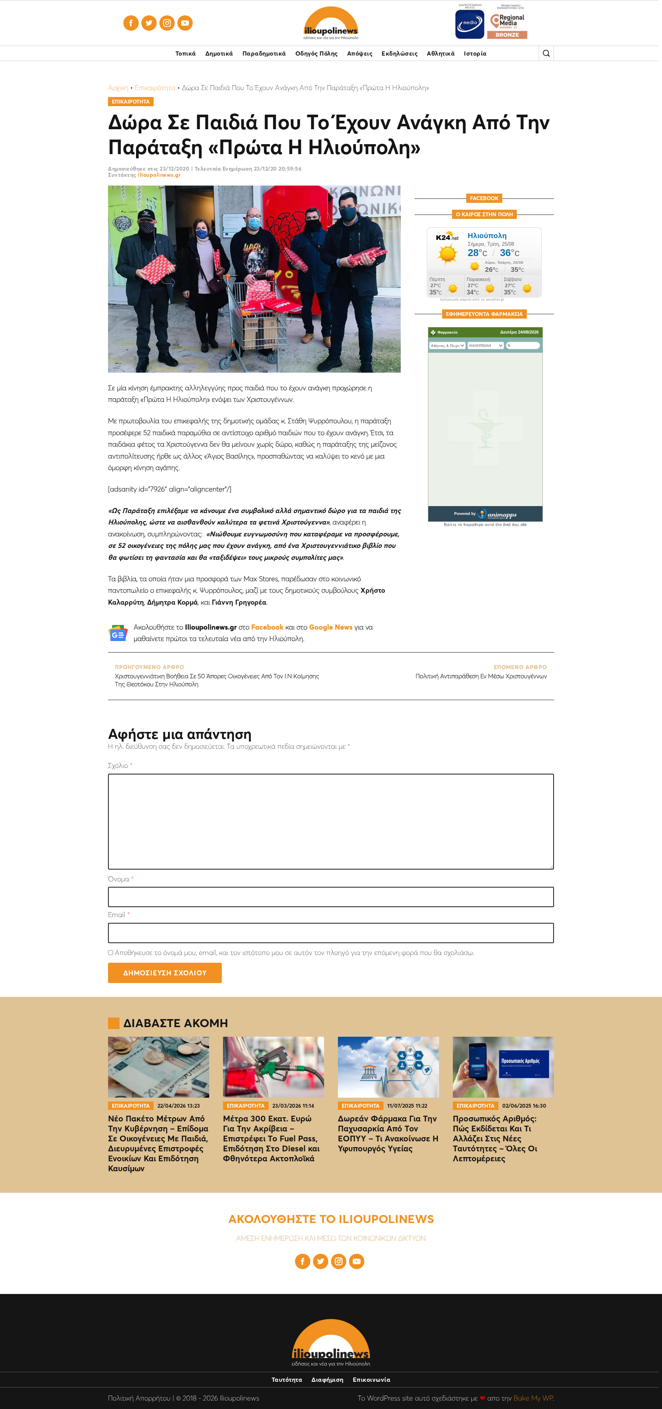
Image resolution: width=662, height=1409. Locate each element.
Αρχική (118, 87)
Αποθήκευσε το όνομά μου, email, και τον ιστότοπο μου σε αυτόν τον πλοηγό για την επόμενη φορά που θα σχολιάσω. (294, 952)
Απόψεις (360, 53)
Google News (330, 627)
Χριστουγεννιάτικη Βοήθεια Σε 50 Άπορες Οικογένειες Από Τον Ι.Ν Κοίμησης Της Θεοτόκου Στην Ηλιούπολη (217, 676)
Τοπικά (185, 53)
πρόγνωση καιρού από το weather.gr (472, 299)
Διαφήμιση (327, 1379)
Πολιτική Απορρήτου (139, 1398)
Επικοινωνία (372, 1379)
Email (119, 915)
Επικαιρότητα (155, 87)
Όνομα (121, 879)
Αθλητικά (441, 53)
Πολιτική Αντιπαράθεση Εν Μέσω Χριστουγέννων (481, 672)
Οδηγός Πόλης (316, 53)
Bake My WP (533, 1398)
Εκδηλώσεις (400, 53)
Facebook (267, 627)
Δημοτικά (219, 53)
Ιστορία (475, 53)
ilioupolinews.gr (159, 174)
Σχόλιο (120, 766)
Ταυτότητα (287, 1379)
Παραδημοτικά (264, 53)
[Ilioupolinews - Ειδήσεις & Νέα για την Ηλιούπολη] (331, 23)
